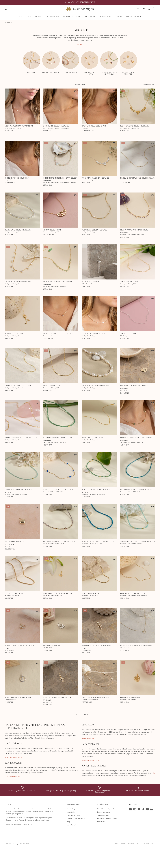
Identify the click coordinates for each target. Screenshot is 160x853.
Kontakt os (101, 822)
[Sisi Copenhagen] (80, 9)
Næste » (86, 714)
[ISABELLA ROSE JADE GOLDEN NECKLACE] (22, 417)
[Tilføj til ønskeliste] (37, 91)
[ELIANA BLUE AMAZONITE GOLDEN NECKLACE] (22, 469)
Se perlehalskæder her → (90, 760)
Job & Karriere (71, 825)
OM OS (119, 16)
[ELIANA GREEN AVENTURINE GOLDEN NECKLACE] (60, 417)
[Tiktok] (143, 809)
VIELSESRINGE (90, 16)
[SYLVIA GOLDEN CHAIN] (22, 573)
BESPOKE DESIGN (106, 16)
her (95, 756)
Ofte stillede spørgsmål (105, 809)
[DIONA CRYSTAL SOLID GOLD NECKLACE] (60, 313)
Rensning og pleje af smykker (107, 818)
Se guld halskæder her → (13, 757)
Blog (68, 822)
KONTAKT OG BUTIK (133, 16)
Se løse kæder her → (89, 739)
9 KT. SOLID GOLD (52, 16)
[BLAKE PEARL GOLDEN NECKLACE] (22, 210)
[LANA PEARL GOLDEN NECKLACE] (99, 313)
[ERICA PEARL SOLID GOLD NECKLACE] (22, 106)
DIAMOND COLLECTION (71, 16)
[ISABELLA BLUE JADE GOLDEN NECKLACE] (60, 469)
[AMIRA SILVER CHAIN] (137, 313)
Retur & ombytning (103, 812)
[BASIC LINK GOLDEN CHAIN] (99, 417)
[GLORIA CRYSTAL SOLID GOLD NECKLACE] (137, 625)
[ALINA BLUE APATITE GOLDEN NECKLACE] (99, 521)
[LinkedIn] (151, 809)
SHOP (21, 16)
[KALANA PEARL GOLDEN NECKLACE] (99, 365)
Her (154, 773)
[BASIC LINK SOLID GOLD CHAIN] (99, 106)
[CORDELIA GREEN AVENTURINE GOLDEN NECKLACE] (137, 417)
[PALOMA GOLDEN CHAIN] (22, 313)
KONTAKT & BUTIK (149, 844)
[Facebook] (130, 809)
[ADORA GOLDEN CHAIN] (60, 210)
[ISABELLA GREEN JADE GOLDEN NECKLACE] (22, 365)
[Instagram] (134, 809)
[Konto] (143, 8)
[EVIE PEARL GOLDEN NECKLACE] (137, 573)
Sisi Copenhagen (14, 844)
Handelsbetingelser (73, 815)
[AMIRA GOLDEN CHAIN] (137, 261)
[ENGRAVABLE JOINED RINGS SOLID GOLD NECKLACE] (137, 365)
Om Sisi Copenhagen (74, 809)
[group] (32, 63)
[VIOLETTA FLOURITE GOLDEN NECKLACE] (60, 521)
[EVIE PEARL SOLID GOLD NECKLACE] (99, 677)
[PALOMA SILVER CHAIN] (99, 261)
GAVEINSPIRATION (34, 16)
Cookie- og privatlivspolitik (76, 818)
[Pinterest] (147, 809)
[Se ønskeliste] (149, 9)
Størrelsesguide (102, 815)
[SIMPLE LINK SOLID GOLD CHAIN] (22, 158)
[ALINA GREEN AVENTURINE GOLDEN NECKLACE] (99, 469)
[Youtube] (139, 809)
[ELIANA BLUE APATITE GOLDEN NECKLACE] (137, 469)
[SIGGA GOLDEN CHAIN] (99, 573)
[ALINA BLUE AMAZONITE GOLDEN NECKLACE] (137, 521)
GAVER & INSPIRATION (127, 844)
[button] (153, 58)
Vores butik (70, 812)
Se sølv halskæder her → (13, 777)
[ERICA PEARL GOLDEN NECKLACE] (60, 106)
